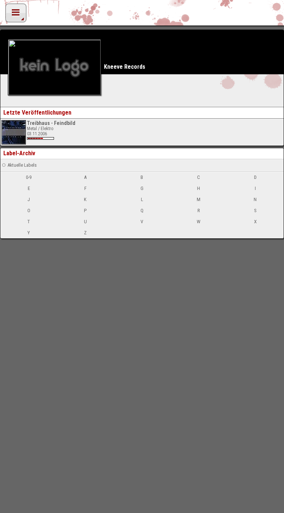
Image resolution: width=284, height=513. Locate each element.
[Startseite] (142, 15)
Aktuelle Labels (22, 165)
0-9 (28, 177)
